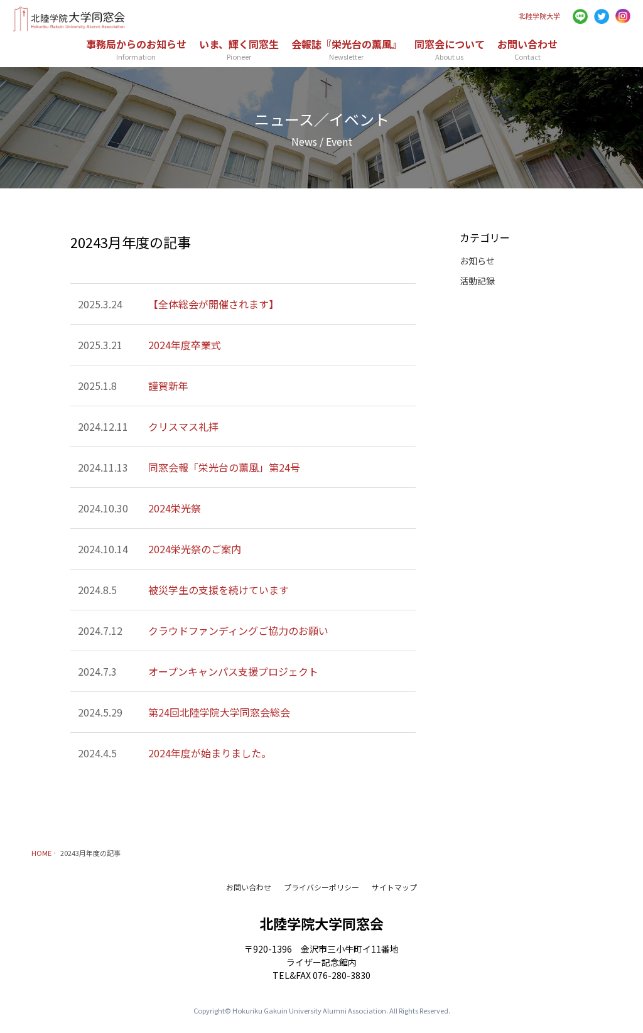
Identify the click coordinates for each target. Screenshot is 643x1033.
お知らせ (477, 260)
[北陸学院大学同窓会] (69, 27)
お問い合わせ (248, 887)
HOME (41, 853)
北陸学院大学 (539, 16)
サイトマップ (394, 887)
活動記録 (477, 280)
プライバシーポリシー (321, 887)
